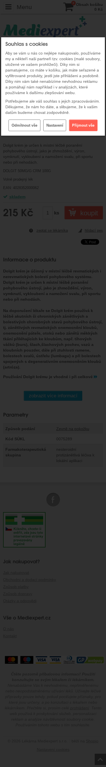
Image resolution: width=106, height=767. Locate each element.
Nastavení (54, 125)
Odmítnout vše (24, 125)
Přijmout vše (83, 125)
